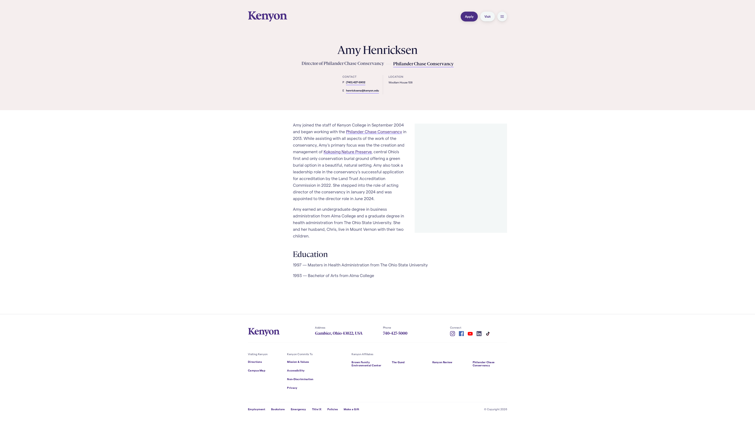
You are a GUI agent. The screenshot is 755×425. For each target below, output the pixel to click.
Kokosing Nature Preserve (348, 151)
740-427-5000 (395, 333)
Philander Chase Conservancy (374, 131)
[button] (502, 16)
